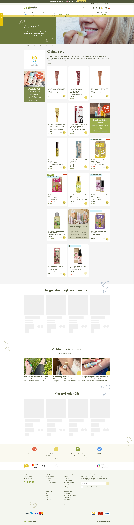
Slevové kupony (67, 499)
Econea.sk (66, 501)
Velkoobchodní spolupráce (69, 490)
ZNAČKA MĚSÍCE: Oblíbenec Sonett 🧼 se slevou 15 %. (66, 1)
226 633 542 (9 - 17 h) (29, 476)
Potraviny (59, 16)
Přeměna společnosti (68, 505)
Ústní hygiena (49, 488)
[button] (61, 96)
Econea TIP (51, 174)
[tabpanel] (34, 314)
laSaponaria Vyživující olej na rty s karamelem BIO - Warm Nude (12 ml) (99, 89)
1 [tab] (67, 337)
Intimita (77, 16)
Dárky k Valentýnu (50, 501)
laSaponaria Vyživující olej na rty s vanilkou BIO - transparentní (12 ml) (56, 126)
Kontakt (108, 13)
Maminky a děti (84, 16)
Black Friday (48, 499)
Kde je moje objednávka (69, 486)
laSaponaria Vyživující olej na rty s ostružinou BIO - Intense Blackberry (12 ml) (78, 89)
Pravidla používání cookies (69, 493)
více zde (92, 488)
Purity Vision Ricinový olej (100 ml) (78, 266)
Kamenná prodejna (68, 488)
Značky (27, 13)
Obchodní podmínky (68, 480)
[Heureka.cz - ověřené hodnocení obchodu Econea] (34, 66)
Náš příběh (66, 476)
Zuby (71, 16)
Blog (97, 16)
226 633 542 (104, 3)
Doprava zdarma (49, 13)
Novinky (40, 13)
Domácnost (46, 16)
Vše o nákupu (66, 478)
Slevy (33, 13)
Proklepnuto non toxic (96, 139)
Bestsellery (58, 13)
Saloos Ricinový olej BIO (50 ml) (56, 231)
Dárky (92, 16)
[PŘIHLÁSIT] (107, 483)
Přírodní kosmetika (50, 476)
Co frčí (25, 16)
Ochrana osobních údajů (69, 491)
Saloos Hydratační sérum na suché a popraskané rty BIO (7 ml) (78, 125)
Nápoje (66, 16)
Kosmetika (31, 16)
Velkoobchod (100, 13)
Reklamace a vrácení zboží (69, 482)
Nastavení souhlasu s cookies (70, 495)
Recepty (102, 16)
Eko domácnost (49, 480)
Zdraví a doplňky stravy (51, 482)
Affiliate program (67, 484)
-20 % (108, 139)
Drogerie (39, 16)
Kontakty (65, 503)
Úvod (25, 46)
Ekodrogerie (48, 478)
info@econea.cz (95, 3)
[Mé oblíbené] (96, 8)
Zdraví (52, 16)
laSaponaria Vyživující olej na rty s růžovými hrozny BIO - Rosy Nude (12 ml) (56, 89)
